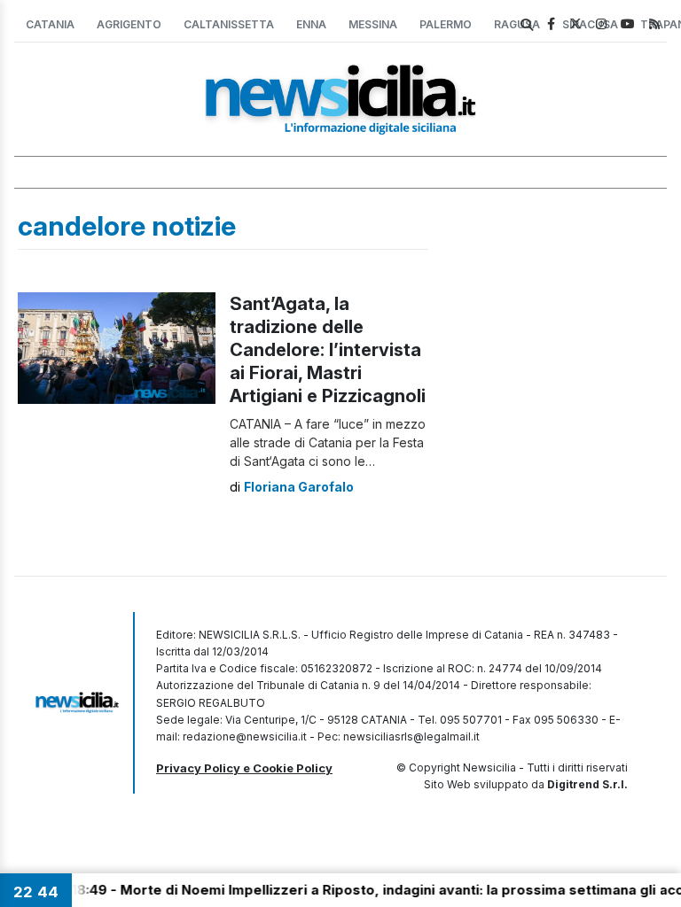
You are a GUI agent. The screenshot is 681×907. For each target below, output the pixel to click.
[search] (527, 25)
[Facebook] (551, 23)
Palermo (445, 24)
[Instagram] (601, 23)
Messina (372, 24)
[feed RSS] (654, 23)
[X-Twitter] (575, 23)
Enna (311, 24)
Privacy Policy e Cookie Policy (244, 768)
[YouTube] (628, 23)
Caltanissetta (229, 24)
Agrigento (129, 24)
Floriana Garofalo (299, 486)
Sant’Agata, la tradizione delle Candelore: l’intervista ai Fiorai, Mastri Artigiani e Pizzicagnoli (328, 350)
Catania (50, 24)
